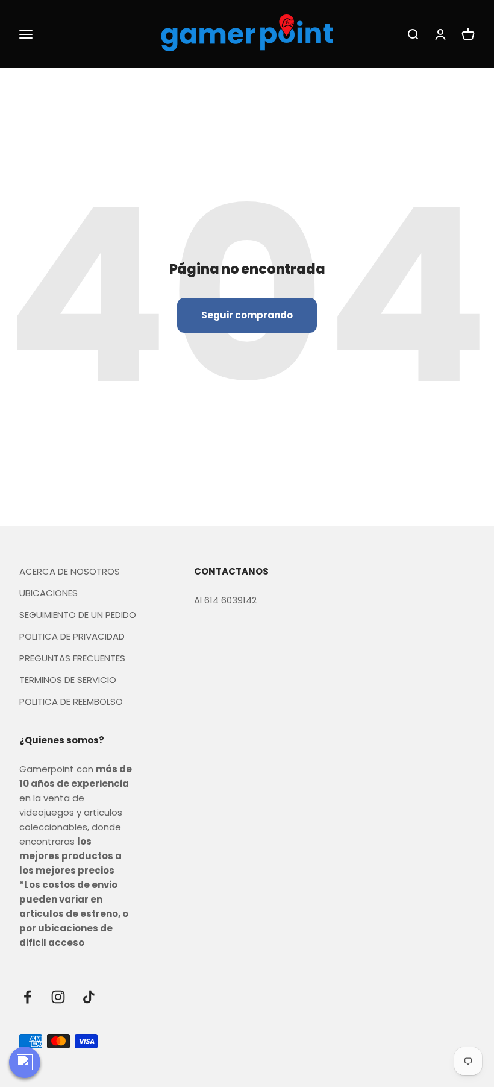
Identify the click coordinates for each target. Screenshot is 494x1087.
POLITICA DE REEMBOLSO (71, 701)
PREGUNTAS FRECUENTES (72, 658)
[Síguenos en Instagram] (58, 997)
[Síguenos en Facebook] (27, 997)
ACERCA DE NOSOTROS (69, 571)
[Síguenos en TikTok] (89, 997)
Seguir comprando (247, 315)
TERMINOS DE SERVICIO (67, 679)
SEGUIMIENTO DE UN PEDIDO (77, 614)
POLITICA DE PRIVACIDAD (72, 636)
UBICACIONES (48, 593)
